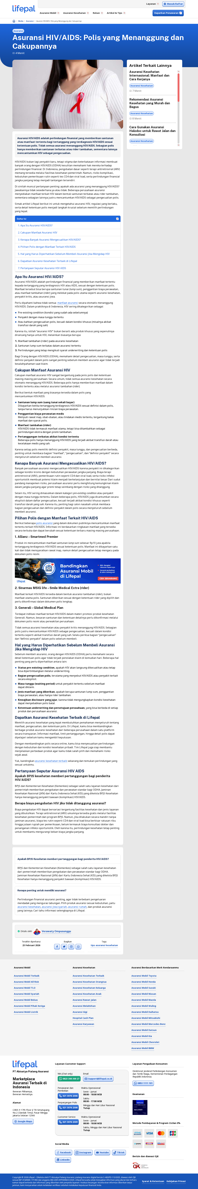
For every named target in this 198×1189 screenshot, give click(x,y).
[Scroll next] (178, 145)
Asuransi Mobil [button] (48, 12)
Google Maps (25, 1121)
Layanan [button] (151, 3)
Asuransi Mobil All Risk (26, 981)
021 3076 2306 (70, 1095)
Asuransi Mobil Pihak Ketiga (29, 1005)
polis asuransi (44, 523)
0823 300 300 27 (71, 1078)
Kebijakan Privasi (176, 1181)
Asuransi (30, 21)
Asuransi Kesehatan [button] (74, 12)
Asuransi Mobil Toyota (143, 975)
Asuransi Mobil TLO (24, 987)
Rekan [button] (96, 12)
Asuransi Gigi (80, 1011)
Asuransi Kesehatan (141, 85)
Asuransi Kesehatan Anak (87, 993)
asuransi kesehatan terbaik (51, 761)
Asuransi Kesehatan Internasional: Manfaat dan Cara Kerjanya (149, 75)
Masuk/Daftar (175, 3)
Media (20, 21)
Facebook (65, 1152)
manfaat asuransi (67, 302)
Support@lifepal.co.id (100, 1078)
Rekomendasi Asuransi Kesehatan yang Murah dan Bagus (149, 103)
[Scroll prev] (178, 71)
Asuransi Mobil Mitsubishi (145, 1017)
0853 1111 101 (145, 1083)
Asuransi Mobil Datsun (144, 1030)
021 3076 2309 (70, 1121)
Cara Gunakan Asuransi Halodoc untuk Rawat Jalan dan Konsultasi (152, 130)
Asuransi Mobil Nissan (143, 993)
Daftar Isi (21, 219)
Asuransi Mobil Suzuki (143, 987)
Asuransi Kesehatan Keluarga (89, 987)
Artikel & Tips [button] (114, 12)
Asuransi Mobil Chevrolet (145, 1042)
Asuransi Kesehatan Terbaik (88, 975)
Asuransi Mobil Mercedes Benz (148, 1024)
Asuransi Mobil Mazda (143, 999)
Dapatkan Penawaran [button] (166, 12)
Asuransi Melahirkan (84, 1005)
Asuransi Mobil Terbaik (26, 975)
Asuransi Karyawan (83, 1024)
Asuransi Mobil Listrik (26, 1011)
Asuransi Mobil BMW (142, 1048)
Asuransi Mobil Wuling (143, 1005)
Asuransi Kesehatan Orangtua (89, 981)
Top (188, 1183)
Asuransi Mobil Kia (141, 1036)
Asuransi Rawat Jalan (84, 999)
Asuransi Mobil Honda (143, 981)
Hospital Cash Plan (83, 1017)
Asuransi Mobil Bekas (26, 999)
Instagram (85, 1152)
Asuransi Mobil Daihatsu (145, 1011)
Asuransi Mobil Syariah (26, 993)
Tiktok (121, 1152)
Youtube (104, 1152)
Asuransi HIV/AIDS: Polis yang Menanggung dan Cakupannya (59, 21)
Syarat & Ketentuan (153, 1181)
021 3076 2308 (70, 1107)
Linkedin (65, 1159)
